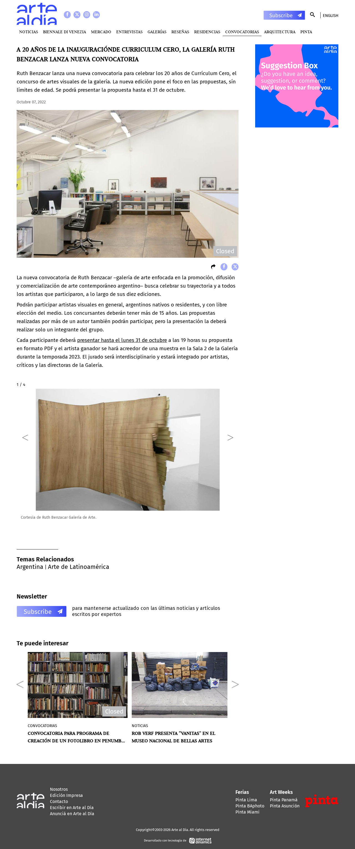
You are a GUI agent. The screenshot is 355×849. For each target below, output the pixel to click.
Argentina (30, 567)
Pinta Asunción (285, 806)
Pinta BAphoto (249, 806)
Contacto (59, 801)
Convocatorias (242, 31)
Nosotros (59, 789)
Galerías (157, 31)
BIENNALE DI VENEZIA (64, 31)
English (330, 15)
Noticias (28, 31)
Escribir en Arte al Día (72, 807)
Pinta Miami (247, 812)
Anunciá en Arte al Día (72, 813)
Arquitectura (279, 31)
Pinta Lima (246, 799)
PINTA (306, 31)
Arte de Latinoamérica (78, 567)
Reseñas (180, 31)
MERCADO (101, 31)
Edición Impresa (66, 795)
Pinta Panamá (284, 799)
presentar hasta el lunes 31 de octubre (122, 340)
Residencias (207, 31)
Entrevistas (129, 31)
